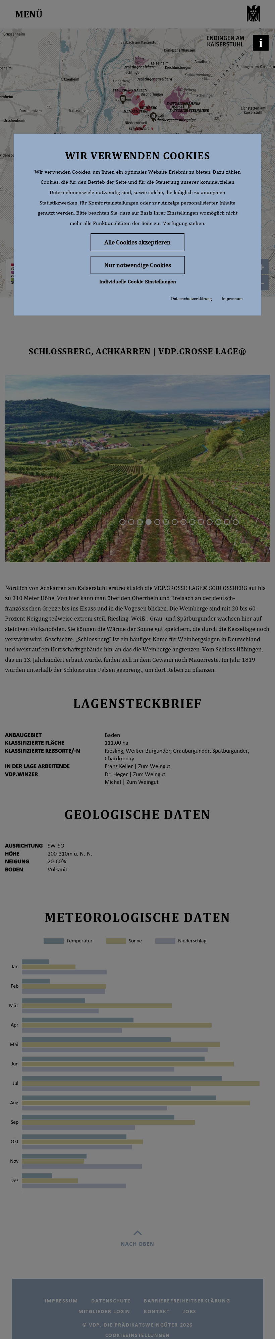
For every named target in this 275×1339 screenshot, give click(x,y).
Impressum (232, 298)
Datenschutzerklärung (191, 298)
